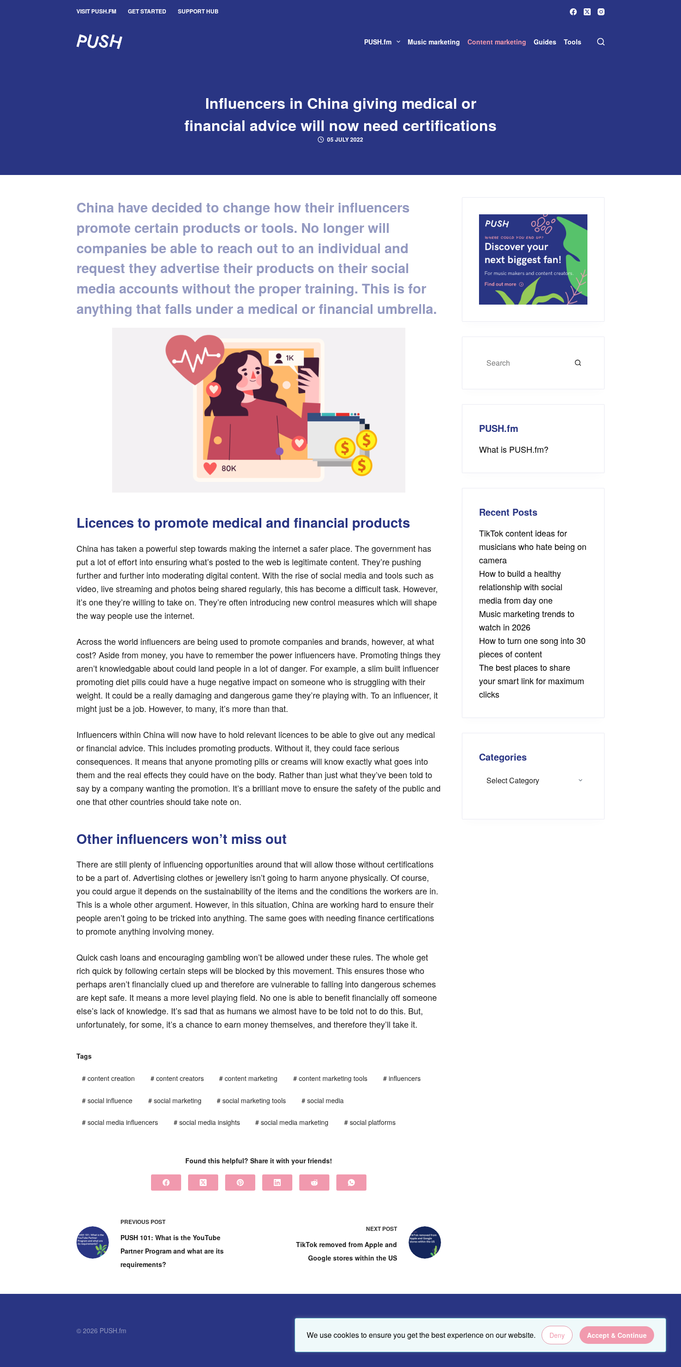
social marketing (175, 1100)
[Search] (601, 41)
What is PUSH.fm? (514, 449)
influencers (402, 1078)
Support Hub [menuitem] (198, 11)
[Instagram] (601, 11)
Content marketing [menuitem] (496, 41)
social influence (107, 1100)
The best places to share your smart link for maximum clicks (531, 680)
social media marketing (291, 1122)
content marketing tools (330, 1078)
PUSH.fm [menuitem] (377, 41)
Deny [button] (557, 1335)
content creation (108, 1078)
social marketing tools (251, 1100)
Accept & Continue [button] (617, 1335)
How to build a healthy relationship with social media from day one (520, 586)
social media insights (207, 1122)
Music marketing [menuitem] (434, 41)
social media (323, 1100)
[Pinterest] (240, 1182)
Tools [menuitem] (572, 41)
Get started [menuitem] (147, 11)
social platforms (370, 1122)
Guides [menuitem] (545, 41)
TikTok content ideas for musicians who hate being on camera (532, 546)
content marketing (248, 1078)
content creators (177, 1078)
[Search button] (578, 363)
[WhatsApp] (351, 1182)
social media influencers (120, 1122)
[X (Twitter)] (587, 11)
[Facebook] (573, 11)
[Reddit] (314, 1182)
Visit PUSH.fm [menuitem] (96, 11)
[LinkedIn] (277, 1182)
